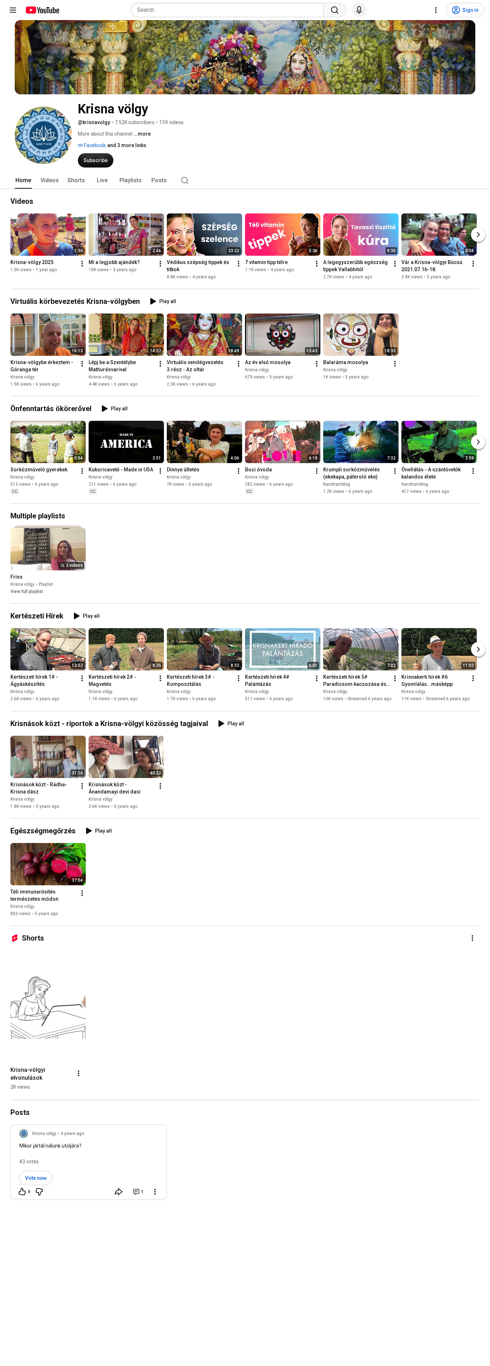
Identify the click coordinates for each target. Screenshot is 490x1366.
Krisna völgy (22, 377)
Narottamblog (336, 484)
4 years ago (72, 1133)
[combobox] (229, 10)
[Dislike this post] (39, 1191)
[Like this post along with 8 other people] (22, 1191)
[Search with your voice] (359, 10)
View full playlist (26, 591)
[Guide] (13, 10)
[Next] (478, 234)
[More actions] (82, 263)
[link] (88, 1164)
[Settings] (436, 10)
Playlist (46, 584)
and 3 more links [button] (126, 145)
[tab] (23, 180)
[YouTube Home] (42, 10)
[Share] (119, 1191)
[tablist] (245, 180)
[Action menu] (155, 1191)
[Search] (334, 10)
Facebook (94, 145)
